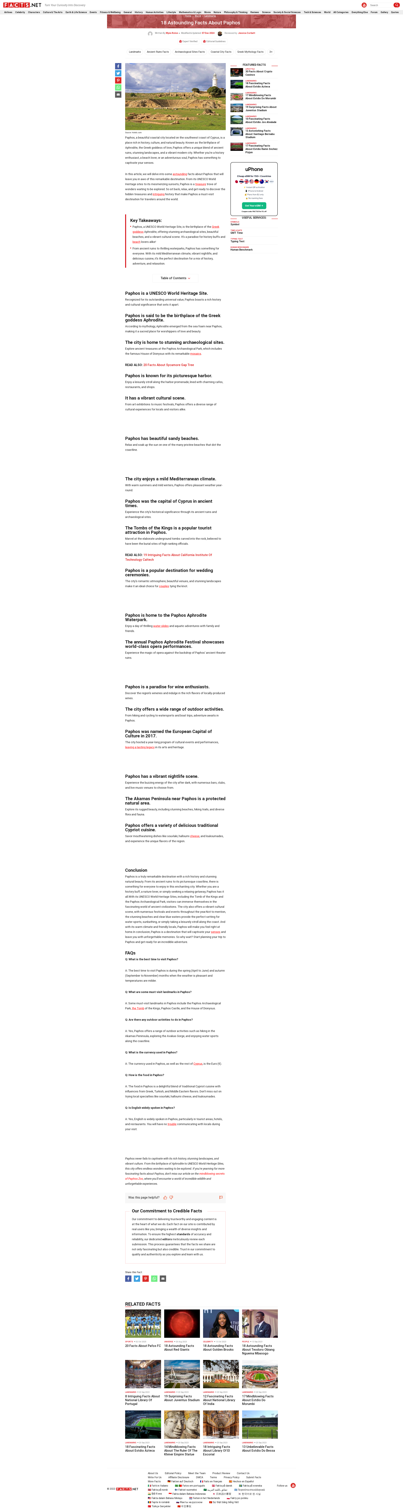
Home (188, 16)
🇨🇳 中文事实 (184, 1506)
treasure (200, 184)
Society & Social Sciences (287, 12)
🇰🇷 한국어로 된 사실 (249, 1493)
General (128, 12)
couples (164, 586)
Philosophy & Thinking (235, 12)
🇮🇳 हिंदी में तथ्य (155, 1493)
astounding (180, 174)
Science (266, 12)
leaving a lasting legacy (140, 747)
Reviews (254, 12)
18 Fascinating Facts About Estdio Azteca (257, 85)
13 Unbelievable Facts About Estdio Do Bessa (258, 1448)
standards (183, 1234)
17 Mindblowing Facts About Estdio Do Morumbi (260, 97)
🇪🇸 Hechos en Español (241, 1481)
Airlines (8, 12)
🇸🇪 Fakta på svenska (250, 1485)
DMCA (199, 1477)
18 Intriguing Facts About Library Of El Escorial (216, 1450)
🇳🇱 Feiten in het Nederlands (204, 1498)
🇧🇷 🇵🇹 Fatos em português (190, 1485)
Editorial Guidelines (216, 41)
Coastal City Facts (221, 51)
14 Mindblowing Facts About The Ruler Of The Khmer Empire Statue (180, 1450)
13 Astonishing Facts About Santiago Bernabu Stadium (260, 134)
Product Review (221, 1473)
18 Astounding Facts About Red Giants (179, 1347)
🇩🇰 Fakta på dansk (222, 1485)
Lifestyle (171, 12)
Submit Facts (253, 1477)
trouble (171, 1124)
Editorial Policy (173, 1473)
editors (167, 1239)
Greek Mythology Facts (250, 51)
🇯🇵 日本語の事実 (221, 1493)
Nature (217, 12)
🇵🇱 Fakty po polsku (237, 1498)
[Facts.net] (22, 5)
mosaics (195, 353)
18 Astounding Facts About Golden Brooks (218, 1347)
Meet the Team (197, 1473)
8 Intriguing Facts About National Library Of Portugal (142, 1400)
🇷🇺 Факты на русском (189, 1502)
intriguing (159, 194)
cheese (194, 836)
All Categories (341, 12)
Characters (34, 12)
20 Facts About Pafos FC (143, 1346)
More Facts (154, 1481)
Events (93, 12)
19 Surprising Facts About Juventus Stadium (261, 109)
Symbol (234, 224)
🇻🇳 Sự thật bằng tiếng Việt (224, 1502)
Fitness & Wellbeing (110, 12)
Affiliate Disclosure (178, 1477)
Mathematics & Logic (190, 12)
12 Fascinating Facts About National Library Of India (219, 1400)
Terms (213, 1477)
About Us (153, 1473)
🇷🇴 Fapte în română (158, 1502)
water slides (161, 626)
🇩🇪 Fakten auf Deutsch (180, 1481)
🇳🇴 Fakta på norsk (158, 1489)
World (327, 12)
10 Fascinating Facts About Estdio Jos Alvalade (260, 120)
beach (136, 241)
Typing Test (237, 241)
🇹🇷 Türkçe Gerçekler (159, 1506)
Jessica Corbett (246, 33)
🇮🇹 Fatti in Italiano (158, 1485)
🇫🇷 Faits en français (211, 1481)
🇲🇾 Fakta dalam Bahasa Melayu (165, 1498)
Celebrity (20, 12)
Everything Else (360, 12)
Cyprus (197, 1063)
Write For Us (155, 1477)
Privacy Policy (231, 1477)
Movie (207, 12)
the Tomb (138, 1008)
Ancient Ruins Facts (158, 51)
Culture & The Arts (52, 12)
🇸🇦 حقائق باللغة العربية (215, 1489)
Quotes (395, 12)
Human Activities (155, 12)
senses (215, 932)
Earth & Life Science (76, 12)
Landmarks (210, 16)
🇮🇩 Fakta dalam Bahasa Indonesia (187, 1493)
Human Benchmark (241, 249)
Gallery (384, 12)
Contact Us (243, 1473)
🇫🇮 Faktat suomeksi (186, 1489)
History (139, 12)
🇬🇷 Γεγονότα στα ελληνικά (249, 1489)
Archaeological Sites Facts (190, 51)
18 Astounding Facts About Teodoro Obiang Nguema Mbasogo (258, 1349)
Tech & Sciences (312, 12)
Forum (374, 12)
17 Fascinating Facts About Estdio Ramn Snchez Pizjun (261, 149)
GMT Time (236, 232)
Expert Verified (190, 41)
